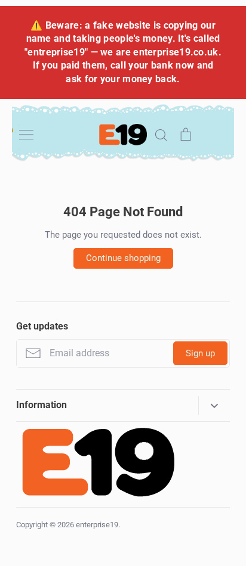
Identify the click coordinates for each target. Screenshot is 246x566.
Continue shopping (123, 258)
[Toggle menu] (26, 134)
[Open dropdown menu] (214, 405)
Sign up (200, 353)
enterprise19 (97, 524)
